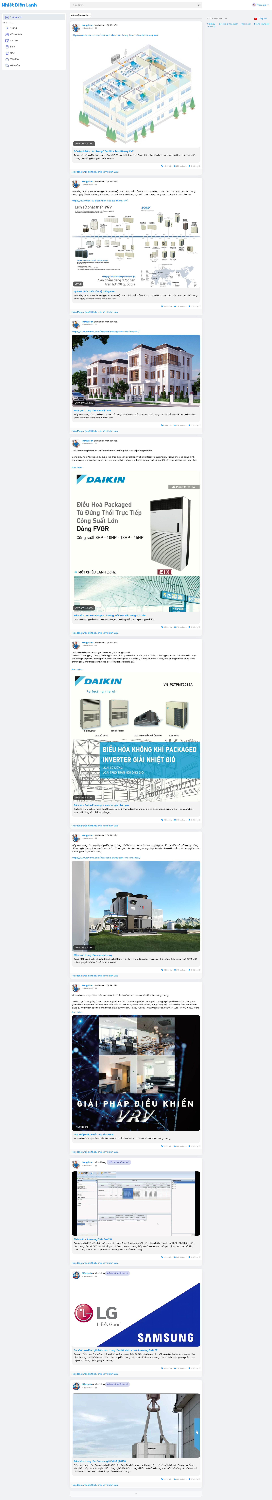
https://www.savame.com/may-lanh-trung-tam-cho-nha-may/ (106, 857)
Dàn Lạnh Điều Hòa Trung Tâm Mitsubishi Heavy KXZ (104, 151)
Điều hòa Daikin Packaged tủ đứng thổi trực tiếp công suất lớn (109, 615)
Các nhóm (16, 34)
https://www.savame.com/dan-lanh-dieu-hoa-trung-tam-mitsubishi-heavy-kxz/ (115, 35)
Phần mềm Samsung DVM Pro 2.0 (93, 1239)
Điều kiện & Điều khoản (228, 24)
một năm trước (87, 28)
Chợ (12, 52)
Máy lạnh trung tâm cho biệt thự (92, 410)
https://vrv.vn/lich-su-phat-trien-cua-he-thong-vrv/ (100, 200)
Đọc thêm (77, 467)
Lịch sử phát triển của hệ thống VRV (94, 291)
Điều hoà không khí (119, 1162)
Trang (13, 27)
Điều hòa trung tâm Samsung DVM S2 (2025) (100, 1461)
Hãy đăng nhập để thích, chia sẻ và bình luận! (95, 171)
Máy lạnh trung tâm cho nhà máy (93, 955)
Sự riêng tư (246, 24)
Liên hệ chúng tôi (261, 24)
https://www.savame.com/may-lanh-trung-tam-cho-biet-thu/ (105, 331)
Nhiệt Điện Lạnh (19, 5)
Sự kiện (14, 40)
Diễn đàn (15, 65)
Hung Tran (87, 25)
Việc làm (15, 59)
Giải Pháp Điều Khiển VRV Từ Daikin (93, 1134)
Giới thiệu (211, 24)
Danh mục (211, 26)
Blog (12, 46)
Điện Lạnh (87, 1273)
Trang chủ (15, 17)
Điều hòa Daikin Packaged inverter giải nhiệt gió (101, 805)
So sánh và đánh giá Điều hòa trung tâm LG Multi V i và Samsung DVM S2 (116, 1350)
